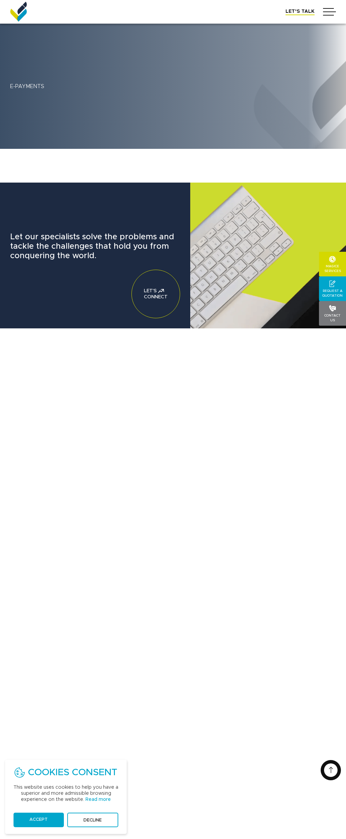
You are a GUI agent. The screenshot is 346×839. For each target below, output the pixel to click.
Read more (98, 799)
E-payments (27, 86)
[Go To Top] (331, 770)
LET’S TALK (300, 11)
